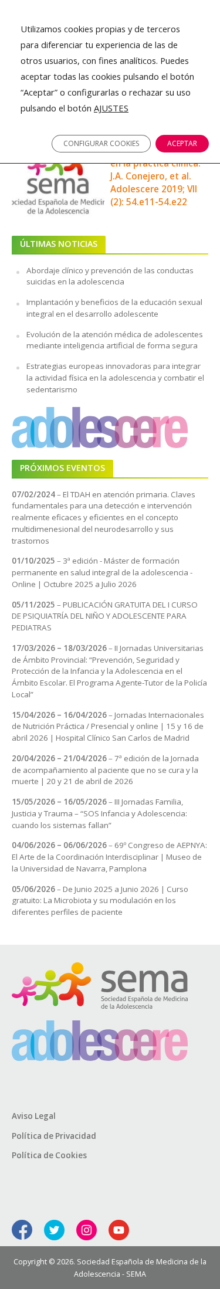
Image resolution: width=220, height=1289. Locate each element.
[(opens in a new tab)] (58, 176)
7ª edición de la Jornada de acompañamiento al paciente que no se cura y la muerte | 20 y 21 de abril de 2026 (105, 770)
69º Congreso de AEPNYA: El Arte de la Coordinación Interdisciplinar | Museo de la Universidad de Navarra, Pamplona (109, 857)
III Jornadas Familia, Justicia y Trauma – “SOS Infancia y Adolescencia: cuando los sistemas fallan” (99, 813)
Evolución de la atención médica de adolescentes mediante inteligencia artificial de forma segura (114, 340)
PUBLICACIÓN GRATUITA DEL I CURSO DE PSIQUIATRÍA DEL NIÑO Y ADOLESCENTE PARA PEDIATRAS (105, 616)
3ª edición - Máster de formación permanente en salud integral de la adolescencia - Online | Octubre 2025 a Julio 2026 (102, 572)
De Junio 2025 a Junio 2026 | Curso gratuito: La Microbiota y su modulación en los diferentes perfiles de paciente (100, 901)
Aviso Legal (34, 1116)
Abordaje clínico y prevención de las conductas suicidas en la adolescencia (110, 276)
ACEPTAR (182, 143)
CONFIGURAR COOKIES (101, 143)
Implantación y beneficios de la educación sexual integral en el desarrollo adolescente (114, 308)
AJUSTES (111, 108)
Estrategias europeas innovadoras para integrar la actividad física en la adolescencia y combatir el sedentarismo (115, 378)
